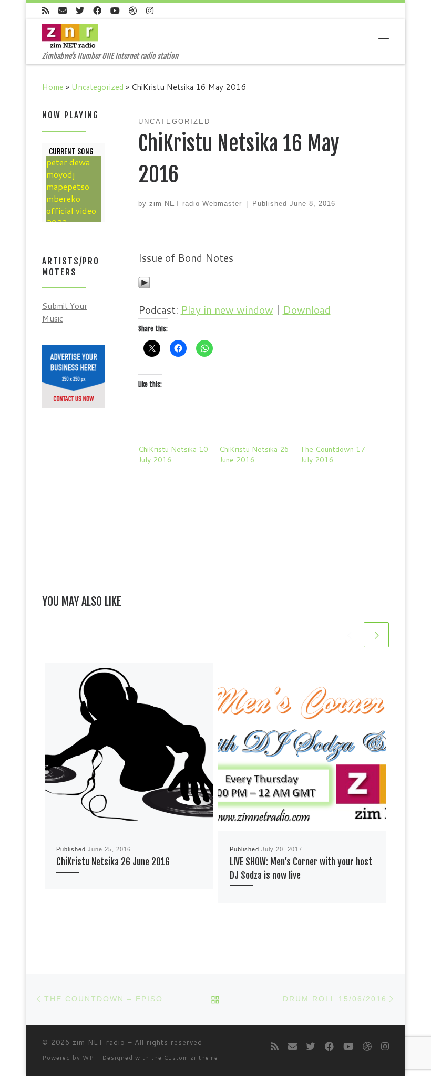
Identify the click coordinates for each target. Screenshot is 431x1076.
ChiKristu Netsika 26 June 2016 (254, 454)
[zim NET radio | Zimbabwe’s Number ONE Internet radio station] (70, 35)
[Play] (144, 281)
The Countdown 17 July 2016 (332, 454)
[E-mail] (62, 10)
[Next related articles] (376, 634)
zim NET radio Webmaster (195, 204)
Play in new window (227, 310)
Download (307, 310)
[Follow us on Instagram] (149, 10)
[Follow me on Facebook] (97, 10)
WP (88, 1057)
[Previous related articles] (349, 634)
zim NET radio (99, 1042)
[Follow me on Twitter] (80, 10)
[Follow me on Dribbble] (133, 10)
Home (53, 86)
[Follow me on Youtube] (115, 10)
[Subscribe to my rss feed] (45, 10)
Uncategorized (97, 86)
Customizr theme (191, 1057)
